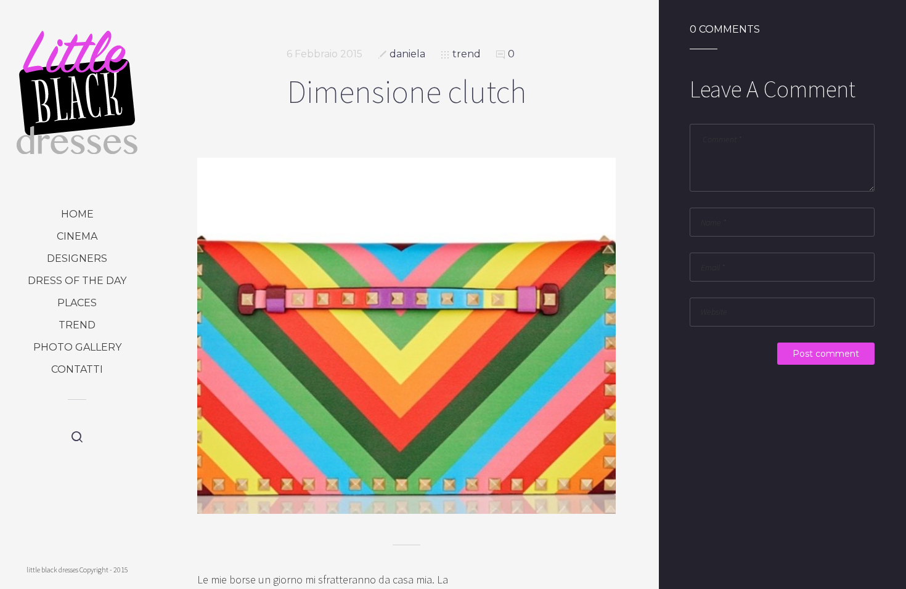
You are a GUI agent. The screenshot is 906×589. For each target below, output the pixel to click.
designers (77, 258)
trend (77, 325)
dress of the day (77, 280)
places (77, 303)
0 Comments (725, 30)
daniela (407, 54)
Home (77, 214)
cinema (77, 236)
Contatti (77, 369)
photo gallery (77, 347)
